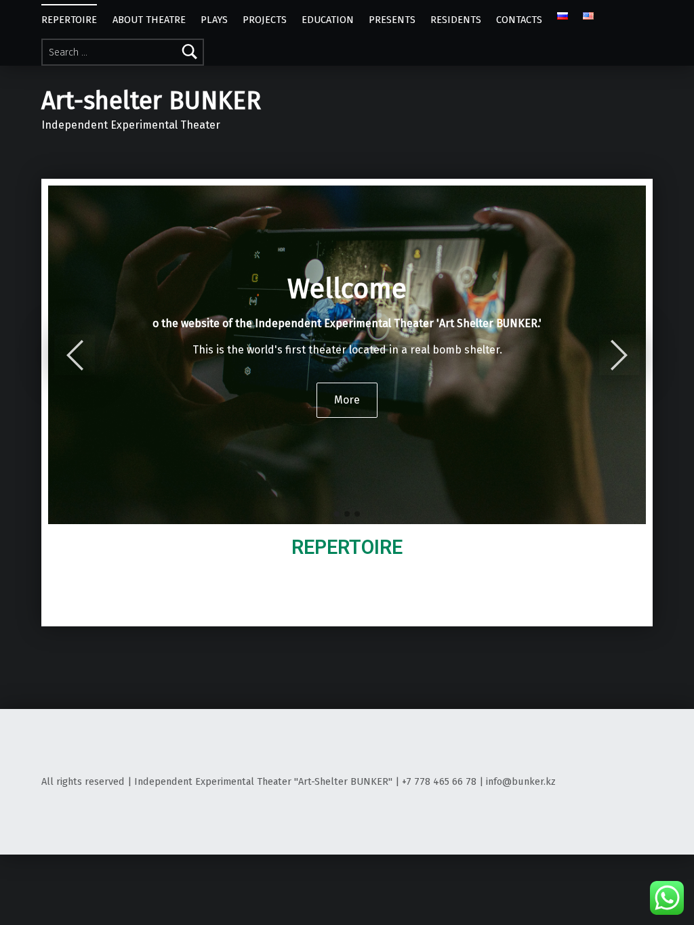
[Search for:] (122, 52)
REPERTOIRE (69, 20)
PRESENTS (392, 20)
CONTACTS (519, 20)
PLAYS (214, 20)
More (347, 399)
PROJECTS (265, 20)
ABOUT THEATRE (149, 20)
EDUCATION (328, 20)
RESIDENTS (455, 20)
